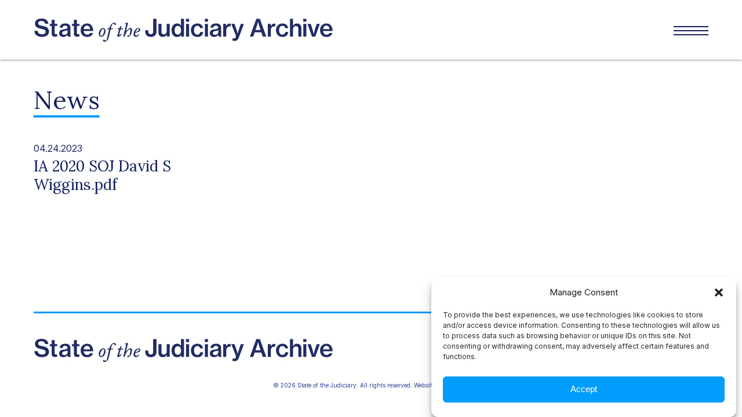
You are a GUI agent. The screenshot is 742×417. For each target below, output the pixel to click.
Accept (583, 389)
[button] (719, 292)
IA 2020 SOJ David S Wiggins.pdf (102, 175)
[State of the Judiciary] (202, 30)
